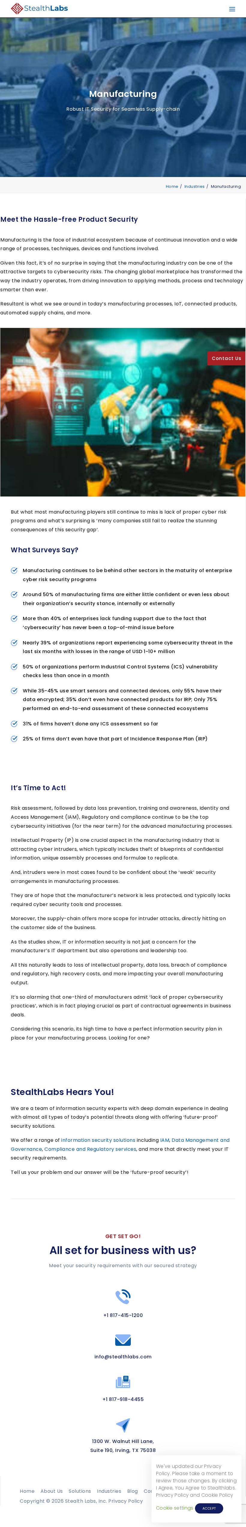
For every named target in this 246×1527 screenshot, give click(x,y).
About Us (51, 1491)
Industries (194, 186)
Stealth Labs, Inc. (86, 1501)
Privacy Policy (125, 1501)
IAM (165, 1140)
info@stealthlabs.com (123, 1356)
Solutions (80, 1491)
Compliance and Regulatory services (90, 1149)
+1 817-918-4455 (123, 1399)
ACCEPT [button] (209, 1508)
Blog (132, 1491)
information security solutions (98, 1140)
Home (172, 186)
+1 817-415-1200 (123, 1315)
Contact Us (227, 358)
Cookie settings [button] (175, 1507)
